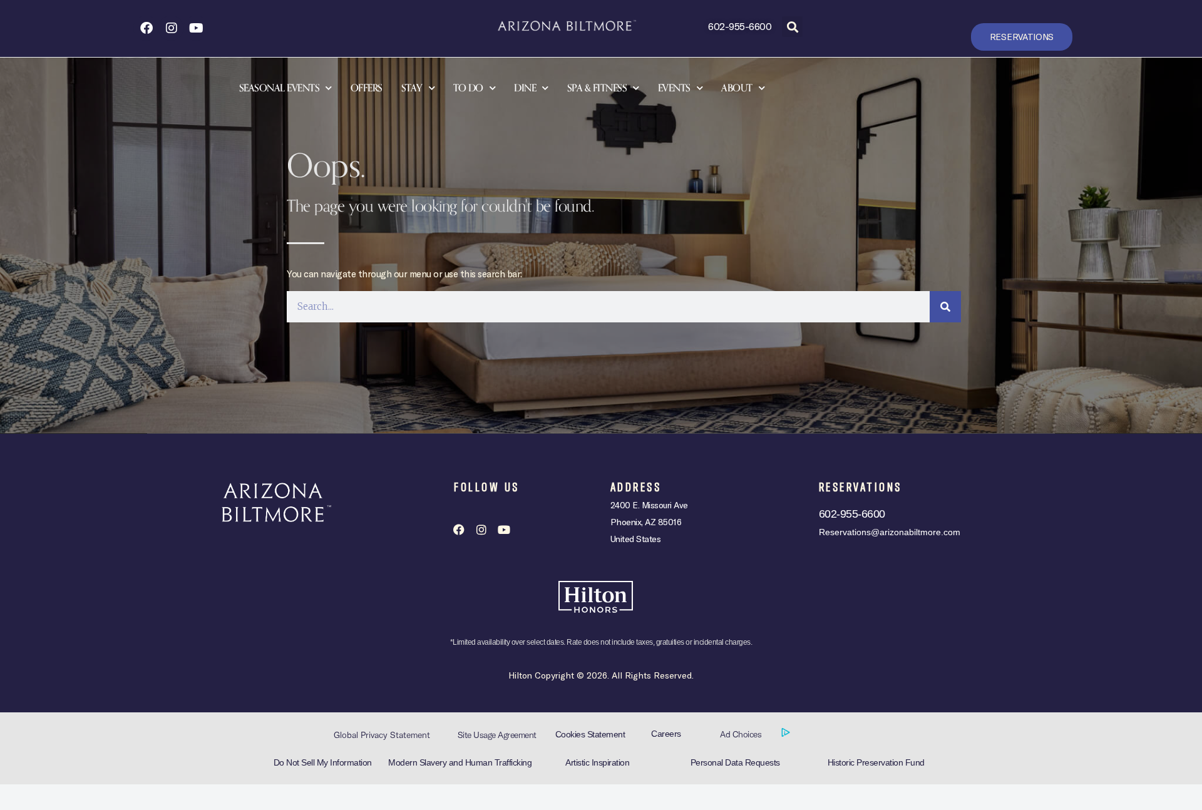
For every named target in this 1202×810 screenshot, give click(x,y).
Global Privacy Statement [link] (382, 735)
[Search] (945, 306)
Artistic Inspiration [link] (597, 762)
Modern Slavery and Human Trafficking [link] (460, 762)
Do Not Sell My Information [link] (323, 762)
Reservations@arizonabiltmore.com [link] (889, 532)
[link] (145, 28)
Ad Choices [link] (742, 734)
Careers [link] (666, 734)
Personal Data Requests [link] (735, 762)
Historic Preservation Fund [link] (876, 762)
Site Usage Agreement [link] (497, 735)
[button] (792, 26)
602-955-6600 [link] (739, 26)
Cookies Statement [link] (590, 734)
